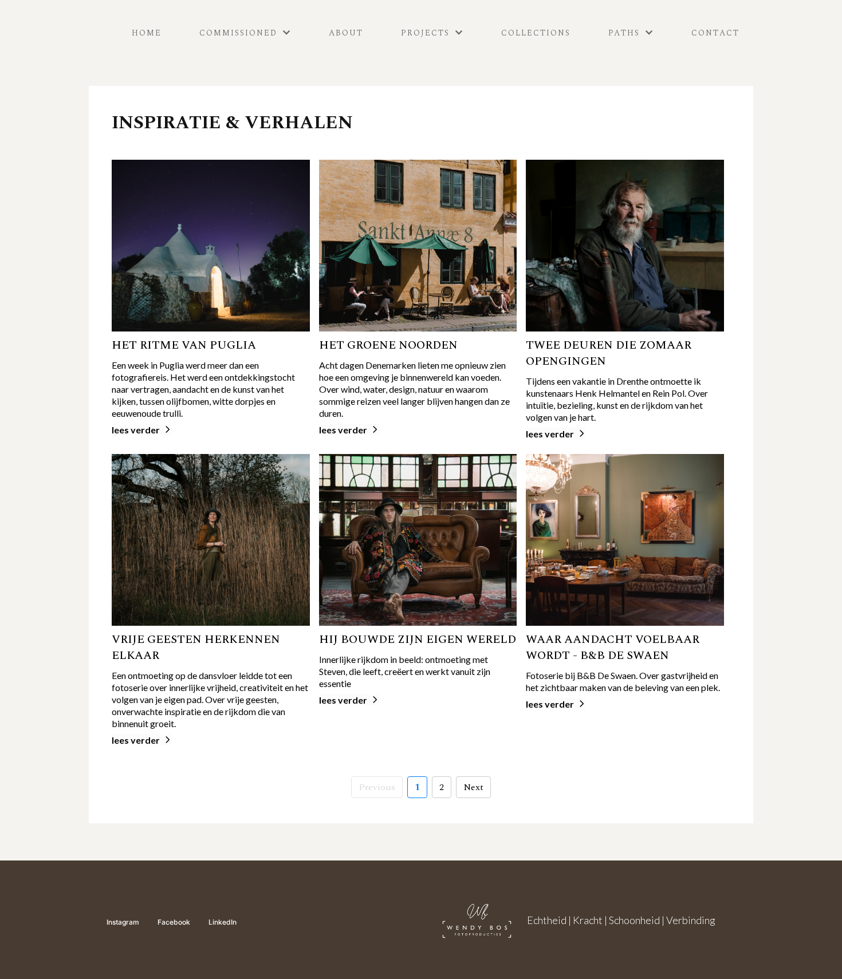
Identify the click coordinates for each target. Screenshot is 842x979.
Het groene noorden (388, 345)
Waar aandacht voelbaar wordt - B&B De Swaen (612, 647)
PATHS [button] (625, 33)
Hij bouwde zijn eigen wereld (417, 639)
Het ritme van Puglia (184, 345)
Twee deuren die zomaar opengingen (608, 353)
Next (473, 787)
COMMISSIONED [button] (240, 33)
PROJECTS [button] (427, 33)
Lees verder (136, 429)
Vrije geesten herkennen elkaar (196, 647)
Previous (377, 787)
